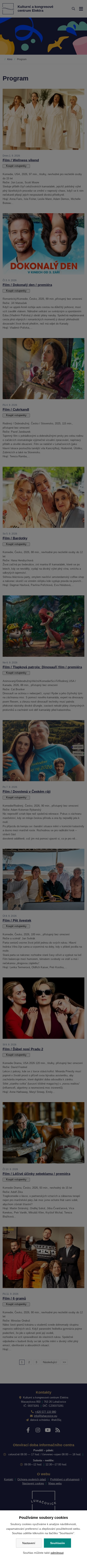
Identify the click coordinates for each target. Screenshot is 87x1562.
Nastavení (28, 1543)
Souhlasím (57, 1543)
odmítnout (57, 1552)
